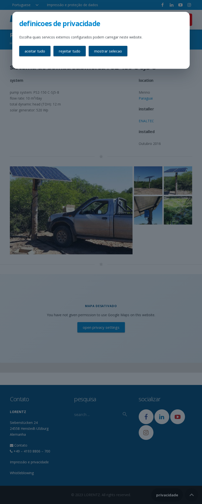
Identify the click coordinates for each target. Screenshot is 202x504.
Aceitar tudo (35, 51)
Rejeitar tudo (69, 51)
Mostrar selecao (108, 51)
